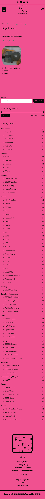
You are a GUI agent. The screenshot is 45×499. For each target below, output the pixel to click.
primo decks (9, 333)
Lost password (22, 485)
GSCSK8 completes (12, 297)
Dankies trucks (10, 387)
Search (3, 97)
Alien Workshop (10, 200)
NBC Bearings (10, 193)
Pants (7, 167)
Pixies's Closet (10, 250)
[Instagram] (18, 2)
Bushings (4, 287)
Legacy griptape (11, 351)
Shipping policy (22, 464)
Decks (3, 315)
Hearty (7, 214)
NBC (6, 232)
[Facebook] (21, 2)
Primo (7, 261)
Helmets (10, 135)
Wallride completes (12, 308)
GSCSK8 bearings (11, 182)
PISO (6, 243)
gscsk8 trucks (9, 391)
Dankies (7, 203)
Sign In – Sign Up (22, 480)
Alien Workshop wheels (13, 409)
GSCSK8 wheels (10, 412)
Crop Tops (8, 160)
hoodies (8, 164)
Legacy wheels (10, 416)
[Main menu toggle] (4, 9)
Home (4, 24)
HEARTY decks (10, 326)
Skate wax (8, 146)
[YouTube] (24, 2)
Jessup (7, 221)
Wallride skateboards (12, 275)
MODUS (8, 229)
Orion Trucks (9, 401)
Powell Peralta (10, 254)
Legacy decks (9, 329)
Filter (5, 115)
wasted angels (10, 279)
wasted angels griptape (13, 358)
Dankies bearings (11, 178)
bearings (4, 175)
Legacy (7, 225)
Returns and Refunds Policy (22, 470)
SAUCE (7, 265)
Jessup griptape (10, 347)
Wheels (3, 406)
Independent (9, 218)
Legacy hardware (11, 373)
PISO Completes (10, 304)
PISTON (7, 247)
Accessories (5, 129)
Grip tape (4, 341)
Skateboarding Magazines (10, 377)
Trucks (3, 384)
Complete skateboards (9, 294)
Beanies (7, 156)
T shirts (7, 171)
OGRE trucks (9, 398)
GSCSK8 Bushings (11, 290)
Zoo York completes (12, 311)
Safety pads (11, 139)
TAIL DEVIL (9, 149)
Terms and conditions (22, 467)
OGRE (7, 236)
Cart (22, 482)
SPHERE (8, 268)
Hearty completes (11, 301)
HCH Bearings (10, 185)
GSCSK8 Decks (10, 322)
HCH (6, 211)
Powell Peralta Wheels (13, 420)
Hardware (4, 362)
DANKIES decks (10, 319)
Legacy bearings (10, 189)
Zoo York (8, 282)
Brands (3, 197)
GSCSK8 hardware (11, 369)
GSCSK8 (8, 207)
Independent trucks (12, 394)
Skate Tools (9, 142)
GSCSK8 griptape (11, 344)
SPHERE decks (10, 337)
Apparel (4, 153)
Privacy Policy (22, 462)
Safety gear (9, 132)
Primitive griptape (11, 355)
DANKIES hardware (12, 365)
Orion (7, 239)
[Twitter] (27, 2)
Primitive (8, 257)
